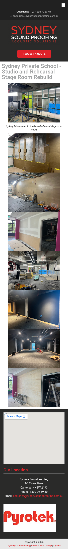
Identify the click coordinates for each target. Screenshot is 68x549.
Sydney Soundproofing (19, 545)
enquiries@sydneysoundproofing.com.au (38, 496)
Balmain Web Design (41, 545)
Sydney (57, 545)
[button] (63, 5)
